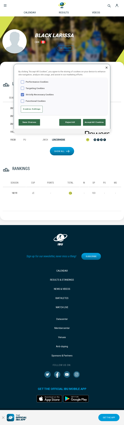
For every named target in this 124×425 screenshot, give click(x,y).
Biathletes (62, 298)
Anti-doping (62, 346)
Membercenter (62, 328)
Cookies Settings (31, 109)
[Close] (106, 67)
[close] (3, 417)
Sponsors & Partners (62, 355)
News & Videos (62, 289)
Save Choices (29, 122)
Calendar (62, 270)
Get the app (109, 417)
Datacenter (62, 319)
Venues (62, 337)
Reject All (70, 122)
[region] (62, 99)
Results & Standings (62, 280)
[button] (5, 3)
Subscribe (91, 256)
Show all (59, 151)
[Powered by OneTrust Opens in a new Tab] (96, 132)
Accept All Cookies (94, 122)
